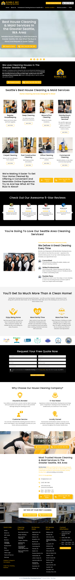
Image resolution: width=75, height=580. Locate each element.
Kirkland (41, 469)
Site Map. (53, 578)
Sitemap (6, 557)
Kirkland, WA (49, 546)
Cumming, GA (36, 546)
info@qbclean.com (46, 479)
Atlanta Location (61, 7)
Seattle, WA (49, 567)
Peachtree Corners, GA (35, 563)
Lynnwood (46, 469)
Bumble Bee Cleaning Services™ (32, 578)
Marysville (52, 469)
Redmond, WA (50, 560)
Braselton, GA (36, 539)
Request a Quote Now (37, 375)
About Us (13, 7)
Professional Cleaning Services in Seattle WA (30, 7)
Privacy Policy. (46, 578)
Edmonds (58, 467)
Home (7, 7)
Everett (63, 467)
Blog (5, 548)
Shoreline (62, 470)
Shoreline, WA (50, 569)
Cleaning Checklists (7, 542)
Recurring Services (23, 532)
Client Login (7, 552)
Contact (6, 550)
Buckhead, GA (36, 544)
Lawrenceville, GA (37, 560)
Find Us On (45, 475)
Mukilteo (65, 469)
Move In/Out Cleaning (21, 537)
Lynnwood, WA (50, 548)
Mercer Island (59, 469)
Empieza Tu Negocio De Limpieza (9, 561)
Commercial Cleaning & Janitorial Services (23, 547)
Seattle (68, 470)
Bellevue (49, 467)
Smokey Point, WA (51, 572)
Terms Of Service (9, 555)
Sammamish (56, 470)
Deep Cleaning (22, 534)
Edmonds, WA (50, 537)
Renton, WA (49, 562)
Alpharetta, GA (36, 532)
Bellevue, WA (49, 532)
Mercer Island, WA (51, 553)
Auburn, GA (35, 537)
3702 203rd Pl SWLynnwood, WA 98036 (47, 486)
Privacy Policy (42, 369)
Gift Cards (7, 535)
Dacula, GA (35, 548)
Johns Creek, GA (36, 558)
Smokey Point (42, 472)
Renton (50, 470)
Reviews (6, 540)
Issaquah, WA (50, 544)
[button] (43, 7)
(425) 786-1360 (45, 482)
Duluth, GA (35, 551)
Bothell (53, 467)
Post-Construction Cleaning (23, 551)
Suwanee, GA (35, 566)
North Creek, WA (50, 558)
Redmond (45, 470)
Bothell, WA (49, 534)
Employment (7, 545)
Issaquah (68, 467)
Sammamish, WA (51, 565)
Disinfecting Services (21, 543)
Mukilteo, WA (49, 555)
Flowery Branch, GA (37, 553)
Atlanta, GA (35, 534)
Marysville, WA (50, 551)
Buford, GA (35, 541)
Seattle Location (49, 7)
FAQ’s (70, 7)
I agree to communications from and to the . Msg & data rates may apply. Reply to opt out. (37, 370)
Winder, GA (35, 568)
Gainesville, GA (36, 555)
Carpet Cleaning (22, 540)
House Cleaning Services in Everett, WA (51, 540)
